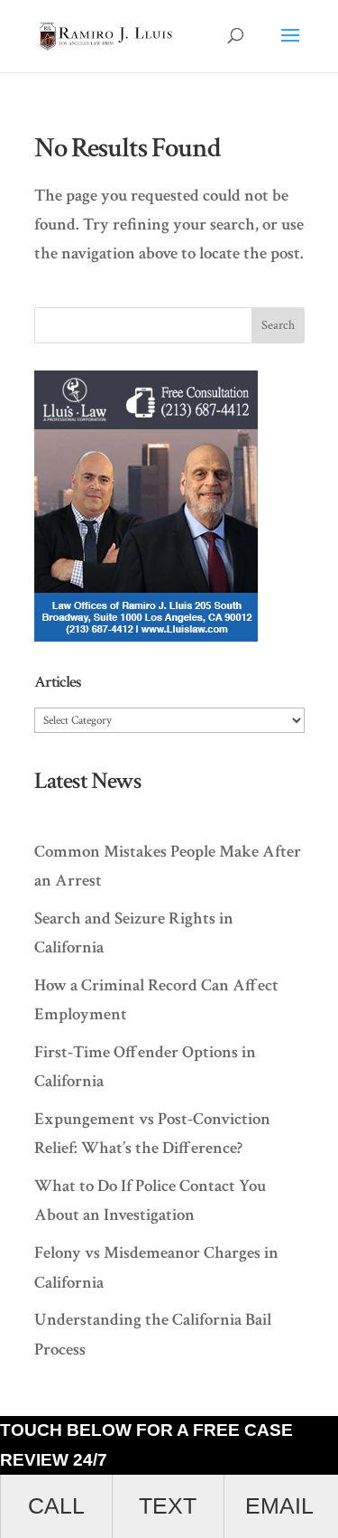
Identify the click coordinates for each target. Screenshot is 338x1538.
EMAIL (279, 1506)
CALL (56, 1506)
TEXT (167, 1506)
